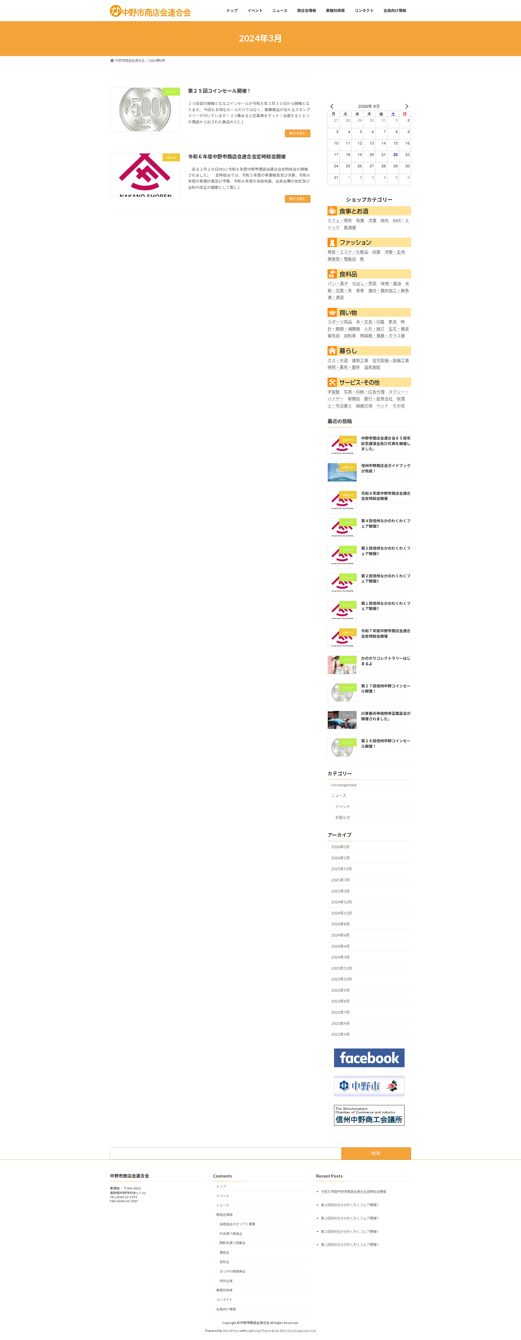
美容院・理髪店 (342, 258)
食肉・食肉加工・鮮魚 (388, 290)
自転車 (350, 335)
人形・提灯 (374, 328)
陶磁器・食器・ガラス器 (382, 335)
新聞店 (354, 398)
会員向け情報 (226, 1309)
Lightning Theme (259, 1331)
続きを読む (298, 133)
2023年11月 (341, 968)
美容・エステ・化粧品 (348, 251)
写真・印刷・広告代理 (364, 391)
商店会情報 (224, 1215)
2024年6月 (340, 935)
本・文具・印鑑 (370, 321)
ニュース (338, 795)
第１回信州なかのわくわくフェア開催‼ (349, 1245)
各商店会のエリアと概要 (237, 1224)
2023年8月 (340, 1001)
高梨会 (224, 1262)
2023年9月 (340, 990)
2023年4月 (340, 1023)
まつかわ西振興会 (233, 1271)
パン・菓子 (338, 283)
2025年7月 (340, 880)
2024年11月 (341, 912)
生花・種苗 (399, 328)
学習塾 (334, 391)
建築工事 (360, 360)
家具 (393, 321)
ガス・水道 (338, 360)
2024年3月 (340, 957)
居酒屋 (350, 227)
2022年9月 (340, 1034)
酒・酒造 (336, 297)
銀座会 (224, 1253)
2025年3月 (340, 890)
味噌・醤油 (391, 283)
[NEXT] (406, 106)
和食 (360, 220)
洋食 (372, 220)
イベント (342, 806)
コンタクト (224, 1300)
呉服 (376, 251)
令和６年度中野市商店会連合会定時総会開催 (237, 156)
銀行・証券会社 (378, 398)
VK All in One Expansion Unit (295, 1331)
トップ (221, 1186)
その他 (399, 405)
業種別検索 (224, 1290)
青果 (360, 290)
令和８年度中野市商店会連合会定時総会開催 (353, 1191)
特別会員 (226, 1281)
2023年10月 (341, 979)
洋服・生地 (395, 251)
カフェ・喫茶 (340, 220)
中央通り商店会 (231, 1234)
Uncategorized (343, 784)
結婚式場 (364, 405)
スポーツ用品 (340, 321)
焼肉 (384, 220)
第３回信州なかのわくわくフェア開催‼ (349, 1218)
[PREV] (333, 106)
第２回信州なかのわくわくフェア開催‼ (349, 1231)
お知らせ (342, 817)
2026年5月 (340, 846)
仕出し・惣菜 (364, 283)
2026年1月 (340, 857)
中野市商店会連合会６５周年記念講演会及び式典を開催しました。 (386, 443)
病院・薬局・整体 (344, 367)
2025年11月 (341, 868)
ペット (382, 405)
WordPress (231, 1331)
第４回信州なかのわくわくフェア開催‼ (349, 1205)
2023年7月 (340, 1012)
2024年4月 (340, 946)
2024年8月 (340, 924)
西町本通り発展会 (233, 1243)
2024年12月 (341, 902)
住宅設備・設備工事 (390, 360)
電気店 (334, 335)
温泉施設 (372, 367)
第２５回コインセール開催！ (220, 91)
